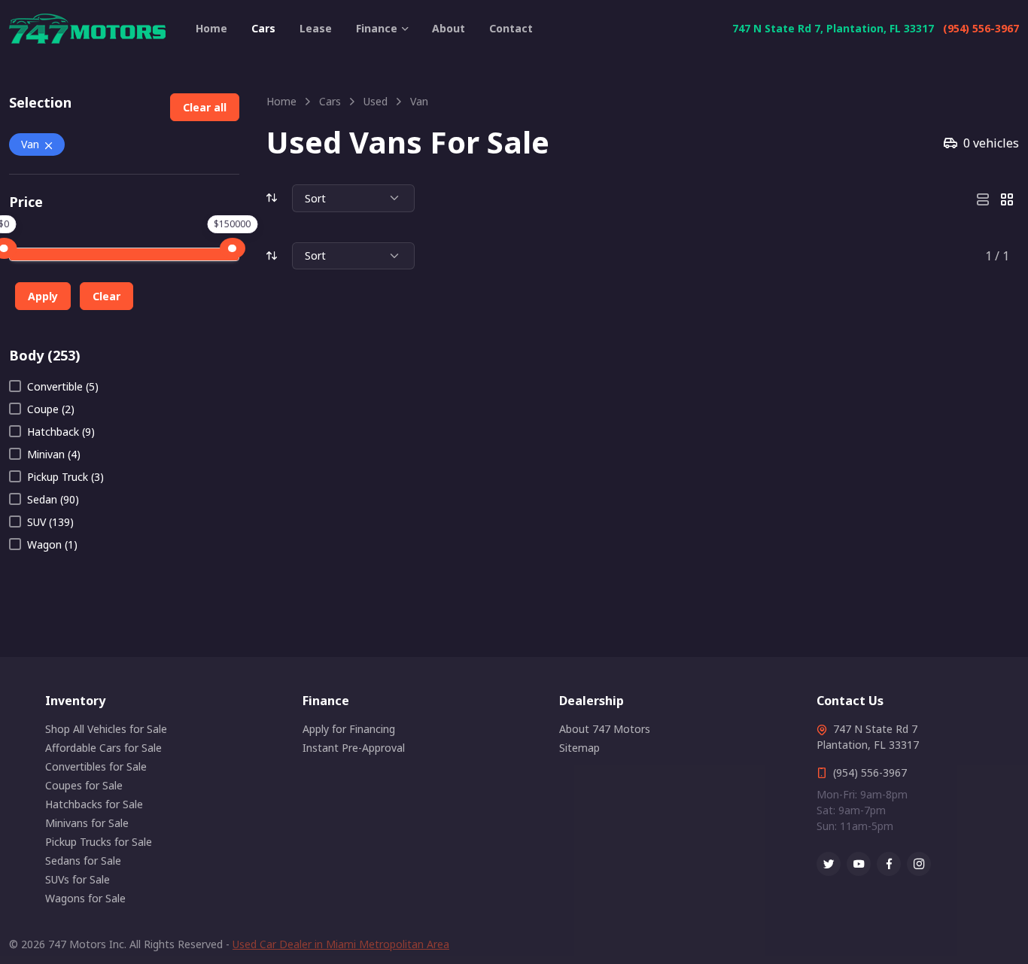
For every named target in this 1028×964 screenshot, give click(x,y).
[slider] (232, 248)
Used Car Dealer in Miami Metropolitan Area (341, 944)
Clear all (205, 107)
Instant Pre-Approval (354, 747)
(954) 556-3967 (981, 28)
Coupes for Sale (84, 785)
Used (375, 101)
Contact (511, 28)
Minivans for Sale (87, 823)
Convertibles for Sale (96, 766)
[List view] (983, 198)
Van (30, 144)
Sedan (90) (53, 499)
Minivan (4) (54, 454)
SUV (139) (50, 522)
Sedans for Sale (83, 860)
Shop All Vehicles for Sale (106, 729)
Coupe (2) (51, 409)
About (448, 28)
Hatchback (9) (61, 431)
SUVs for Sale (77, 879)
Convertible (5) (63, 386)
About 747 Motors (604, 729)
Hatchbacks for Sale (94, 804)
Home (211, 28)
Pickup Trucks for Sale (98, 842)
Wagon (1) (52, 544)
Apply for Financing (349, 729)
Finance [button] (376, 28)
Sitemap (579, 747)
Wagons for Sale (85, 898)
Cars (263, 28)
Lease (316, 28)
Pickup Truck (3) (65, 477)
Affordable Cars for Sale (103, 747)
